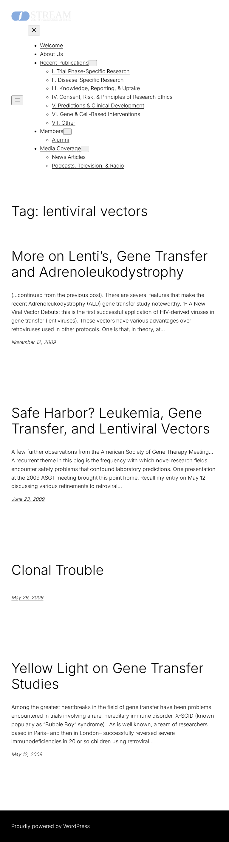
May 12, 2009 (26, 754)
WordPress (76, 826)
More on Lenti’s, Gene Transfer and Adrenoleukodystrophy (109, 264)
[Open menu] (17, 100)
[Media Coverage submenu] (85, 149)
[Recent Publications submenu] (93, 63)
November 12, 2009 (33, 342)
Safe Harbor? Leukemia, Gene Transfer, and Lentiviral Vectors (110, 420)
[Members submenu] (67, 132)
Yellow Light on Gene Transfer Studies (107, 676)
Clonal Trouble (57, 570)
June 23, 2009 (27, 499)
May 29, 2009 (27, 597)
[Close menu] (34, 30)
